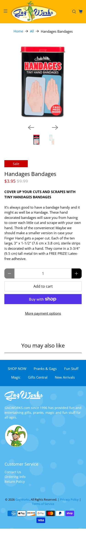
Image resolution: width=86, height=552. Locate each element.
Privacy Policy (69, 500)
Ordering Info (15, 477)
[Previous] (31, 127)
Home (18, 31)
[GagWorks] (40, 11)
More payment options (43, 313)
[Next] (55, 127)
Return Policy (15, 481)
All (32, 31)
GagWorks (22, 500)
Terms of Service (43, 504)
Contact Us (13, 472)
